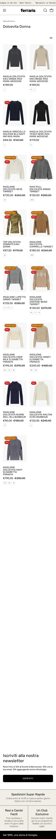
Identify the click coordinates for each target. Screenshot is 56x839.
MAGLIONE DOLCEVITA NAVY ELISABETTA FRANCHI (12, 471)
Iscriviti (28, 778)
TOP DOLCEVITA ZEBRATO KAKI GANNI (12, 244)
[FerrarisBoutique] (28, 10)
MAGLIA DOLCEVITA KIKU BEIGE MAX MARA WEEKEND (41, 78)
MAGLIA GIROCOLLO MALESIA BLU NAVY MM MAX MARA (14, 134)
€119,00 (34, 140)
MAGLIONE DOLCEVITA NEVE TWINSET (12, 189)
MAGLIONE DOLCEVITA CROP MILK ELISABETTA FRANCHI (13, 358)
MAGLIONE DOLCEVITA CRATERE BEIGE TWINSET (38, 300)
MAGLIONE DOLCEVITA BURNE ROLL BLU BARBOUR (14, 414)
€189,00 (8, 85)
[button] (45, 10)
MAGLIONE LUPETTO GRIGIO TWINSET (14, 298)
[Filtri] (51, 37)
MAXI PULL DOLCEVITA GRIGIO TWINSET (40, 189)
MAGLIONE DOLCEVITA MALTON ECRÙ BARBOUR (41, 414)
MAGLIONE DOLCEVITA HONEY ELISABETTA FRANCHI (40, 358)
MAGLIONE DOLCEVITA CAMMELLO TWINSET (41, 244)
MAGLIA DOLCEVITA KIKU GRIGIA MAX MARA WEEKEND (14, 78)
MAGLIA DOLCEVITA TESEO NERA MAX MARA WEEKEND (41, 134)
